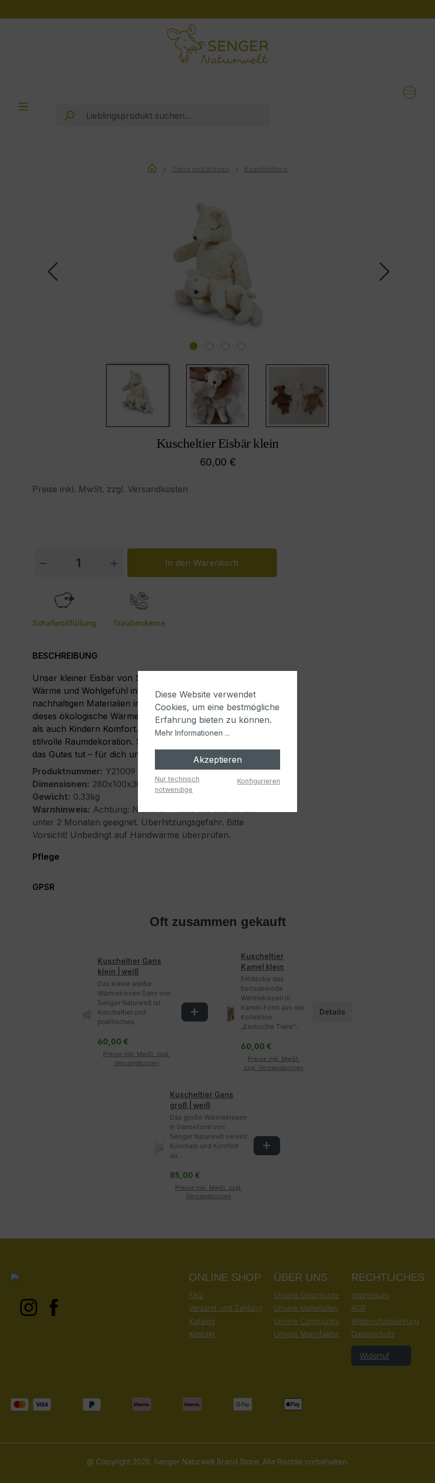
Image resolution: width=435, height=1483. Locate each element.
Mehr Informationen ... (192, 732)
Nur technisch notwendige (177, 784)
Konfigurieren (258, 781)
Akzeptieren (217, 759)
